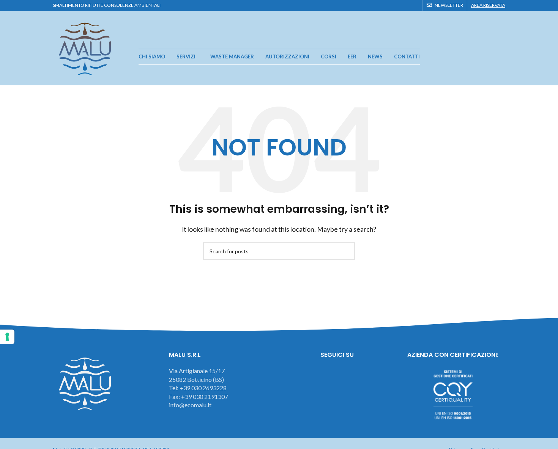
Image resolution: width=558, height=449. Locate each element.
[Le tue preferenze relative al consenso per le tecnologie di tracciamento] (7, 337)
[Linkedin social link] (414, 5)
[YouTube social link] (405, 5)
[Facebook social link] (388, 5)
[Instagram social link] (396, 5)
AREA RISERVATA (488, 5)
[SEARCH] (346, 251)
